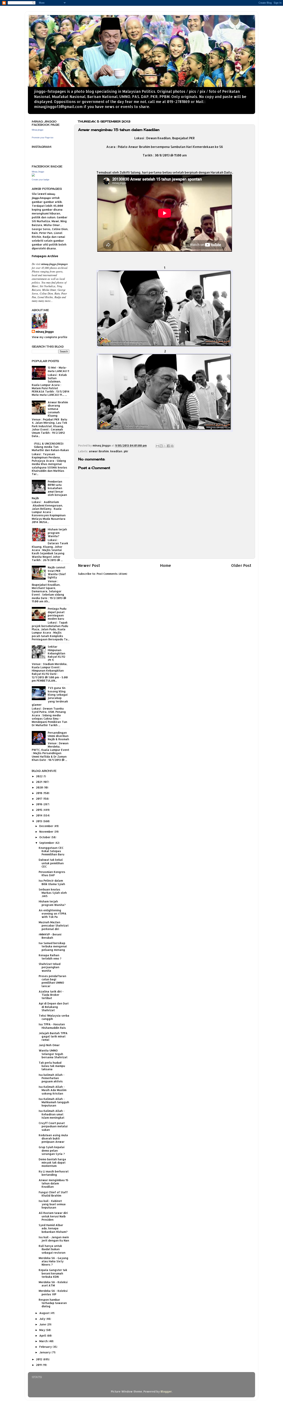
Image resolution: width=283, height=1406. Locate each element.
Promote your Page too (42, 137)
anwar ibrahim (99, 451)
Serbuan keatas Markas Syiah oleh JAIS (53, 893)
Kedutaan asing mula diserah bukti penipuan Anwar (53, 1138)
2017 (39, 798)
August (44, 1313)
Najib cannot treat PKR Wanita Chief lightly (57, 572)
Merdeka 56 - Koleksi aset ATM (53, 1283)
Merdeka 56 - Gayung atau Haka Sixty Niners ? (53, 1261)
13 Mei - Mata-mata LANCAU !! (58, 369)
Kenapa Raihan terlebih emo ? (50, 956)
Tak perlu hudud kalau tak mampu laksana (52, 1066)
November (46, 831)
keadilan (116, 451)
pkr (126, 451)
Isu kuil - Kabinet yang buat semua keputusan (52, 1204)
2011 (39, 1365)
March (44, 1341)
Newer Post (89, 565)
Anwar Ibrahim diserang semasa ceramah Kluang (58, 408)
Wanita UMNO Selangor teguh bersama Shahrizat (53, 1054)
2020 (40, 787)
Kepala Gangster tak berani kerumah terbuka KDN (53, 1273)
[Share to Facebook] (168, 446)
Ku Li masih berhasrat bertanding (54, 1173)
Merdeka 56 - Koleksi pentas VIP (53, 1292)
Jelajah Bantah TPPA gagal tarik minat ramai (53, 1036)
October (45, 837)
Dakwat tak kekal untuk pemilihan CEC (51, 863)
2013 (39, 821)
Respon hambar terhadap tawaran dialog (53, 1303)
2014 (39, 815)
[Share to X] (165, 446)
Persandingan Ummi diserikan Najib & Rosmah (58, 736)
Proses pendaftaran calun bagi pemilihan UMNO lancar (52, 981)
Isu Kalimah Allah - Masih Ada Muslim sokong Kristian (52, 1090)
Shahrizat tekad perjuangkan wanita (49, 967)
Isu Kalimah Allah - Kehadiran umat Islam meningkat (52, 1114)
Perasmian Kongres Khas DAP (52, 873)
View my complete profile (49, 337)
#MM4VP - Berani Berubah (50, 936)
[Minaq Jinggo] (33, 175)
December (46, 826)
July (42, 1319)
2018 (39, 793)
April (43, 1335)
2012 (39, 1359)
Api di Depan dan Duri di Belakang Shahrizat (54, 1007)
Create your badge (40, 179)
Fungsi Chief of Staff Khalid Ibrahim (53, 1193)
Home (165, 565)
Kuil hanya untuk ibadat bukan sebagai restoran (52, 1249)
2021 (39, 782)
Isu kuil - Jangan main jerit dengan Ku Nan (54, 1238)
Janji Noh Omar (49, 1045)
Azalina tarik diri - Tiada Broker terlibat (51, 995)
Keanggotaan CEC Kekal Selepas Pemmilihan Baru (51, 851)
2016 (39, 804)
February (46, 1347)
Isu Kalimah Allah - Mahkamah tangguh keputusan (54, 1102)
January (45, 1352)
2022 (39, 776)
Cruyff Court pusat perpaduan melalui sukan (53, 1126)
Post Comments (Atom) (112, 574)
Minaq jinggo (37, 130)
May (42, 1330)
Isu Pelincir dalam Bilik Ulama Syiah (52, 882)
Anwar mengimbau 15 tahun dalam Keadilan (53, 1183)
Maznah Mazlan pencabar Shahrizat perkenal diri (54, 925)
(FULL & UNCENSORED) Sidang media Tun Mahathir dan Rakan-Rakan (50, 447)
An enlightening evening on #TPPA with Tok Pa (52, 913)
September (47, 843)
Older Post (241, 565)
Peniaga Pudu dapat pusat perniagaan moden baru (57, 613)
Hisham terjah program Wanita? (57, 532)
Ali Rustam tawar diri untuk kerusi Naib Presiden (53, 1216)
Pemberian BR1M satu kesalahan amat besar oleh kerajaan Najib (49, 490)
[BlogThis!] (161, 446)
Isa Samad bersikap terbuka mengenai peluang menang (53, 946)
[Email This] (157, 446)
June (43, 1324)
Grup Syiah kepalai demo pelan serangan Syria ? (52, 1150)
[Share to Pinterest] (172, 446)
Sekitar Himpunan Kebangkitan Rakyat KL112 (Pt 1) (56, 653)
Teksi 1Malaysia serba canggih (54, 1017)
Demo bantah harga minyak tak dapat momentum (52, 1162)
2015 (39, 810)
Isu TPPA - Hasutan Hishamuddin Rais (52, 1025)
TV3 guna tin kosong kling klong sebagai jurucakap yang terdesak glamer (50, 696)
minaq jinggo (45, 331)
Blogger (166, 1391)
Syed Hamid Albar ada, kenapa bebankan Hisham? (53, 1228)
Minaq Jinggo (38, 171)
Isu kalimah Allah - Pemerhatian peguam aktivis (51, 1078)
